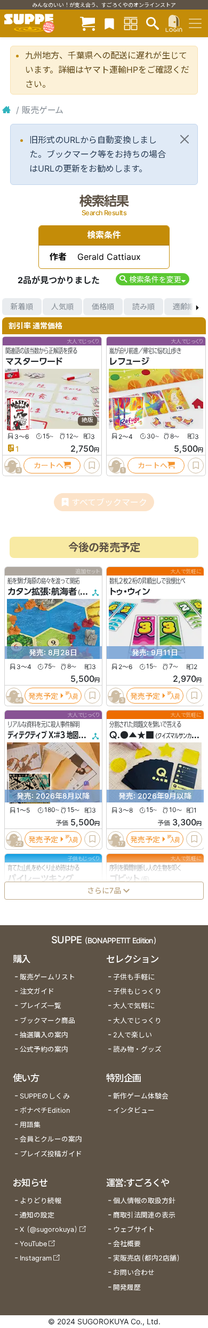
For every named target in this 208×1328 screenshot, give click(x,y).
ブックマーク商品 (47, 1021)
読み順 (143, 306)
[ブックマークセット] (109, 23)
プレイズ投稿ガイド (51, 1154)
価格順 (103, 306)
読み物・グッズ (137, 1049)
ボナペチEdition (45, 1110)
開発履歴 (127, 1287)
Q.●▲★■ (131, 735)
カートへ (48, 465)
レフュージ (129, 361)
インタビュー (134, 1110)
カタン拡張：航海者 (42, 591)
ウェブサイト (134, 1229)
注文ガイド (37, 991)
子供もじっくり (137, 991)
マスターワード (33, 361)
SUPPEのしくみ (45, 1096)
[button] (152, 279)
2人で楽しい (132, 1035)
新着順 (22, 306)
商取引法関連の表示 (144, 1215)
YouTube (33, 1244)
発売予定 (43, 695)
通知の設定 (37, 1215)
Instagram (36, 1258)
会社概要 (127, 1244)
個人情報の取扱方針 (144, 1201)
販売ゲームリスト (47, 977)
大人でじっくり (137, 1021)
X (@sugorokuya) (49, 1229)
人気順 (62, 306)
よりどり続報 (40, 1201)
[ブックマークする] (92, 465)
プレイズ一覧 (40, 1006)
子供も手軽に (134, 977)
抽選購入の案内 (44, 1035)
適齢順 (184, 306)
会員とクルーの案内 (51, 1139)
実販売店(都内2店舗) (146, 1258)
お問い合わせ (134, 1272)
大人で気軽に (134, 1006)
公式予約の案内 (44, 1049)
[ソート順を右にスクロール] (197, 306)
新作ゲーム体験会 (141, 1096)
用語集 (30, 1125)
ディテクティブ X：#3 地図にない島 (54, 735)
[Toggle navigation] (195, 23)
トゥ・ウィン (129, 591)
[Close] (184, 139)
